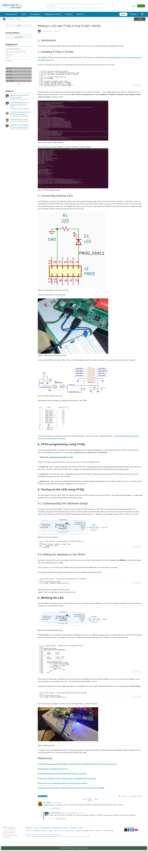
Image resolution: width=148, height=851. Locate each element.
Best (90, 799)
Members (29, 828)
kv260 (11, 80)
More (7, 18)
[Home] (12, 6)
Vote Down (46, 808)
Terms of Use (58, 830)
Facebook (129, 829)
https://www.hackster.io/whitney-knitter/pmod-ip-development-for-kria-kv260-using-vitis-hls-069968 (72, 788)
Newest (96, 799)
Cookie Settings (108, 830)
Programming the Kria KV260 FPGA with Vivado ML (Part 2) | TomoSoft (63, 773)
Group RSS (18, 37)
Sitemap (98, 830)
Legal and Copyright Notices (85, 830)
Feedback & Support (40, 830)
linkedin (132, 829)
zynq (10, 71)
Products (73, 828)
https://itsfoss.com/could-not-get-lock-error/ (54, 769)
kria (10, 68)
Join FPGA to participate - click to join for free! (74, 848)
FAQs (50, 830)
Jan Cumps (47, 802)
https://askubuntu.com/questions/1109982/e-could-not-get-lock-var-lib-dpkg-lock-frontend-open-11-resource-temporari (78, 764)
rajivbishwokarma (15, 49)
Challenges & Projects (60, 828)
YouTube (136, 829)
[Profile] (142, 14)
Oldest (84, 799)
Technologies (45, 828)
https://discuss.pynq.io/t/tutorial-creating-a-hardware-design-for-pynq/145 (63, 783)
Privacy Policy (69, 830)
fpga (10, 77)
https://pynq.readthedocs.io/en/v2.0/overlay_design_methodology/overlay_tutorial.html (68, 778)
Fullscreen (137, 85)
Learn (36, 828)
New (141, 19)
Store (81, 828)
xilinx (10, 74)
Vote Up (44, 808)
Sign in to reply (42, 796)
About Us (29, 830)
